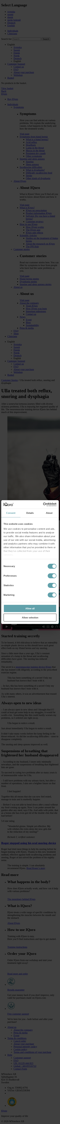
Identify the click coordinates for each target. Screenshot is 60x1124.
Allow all (30, 608)
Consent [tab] (10, 513)
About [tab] (49, 513)
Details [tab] (30, 513)
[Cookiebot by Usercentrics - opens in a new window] (43, 505)
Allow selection (30, 617)
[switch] (52, 575)
